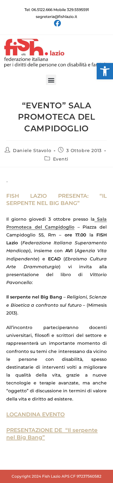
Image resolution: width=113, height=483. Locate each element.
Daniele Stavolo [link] (32, 150)
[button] (51, 80)
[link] (105, 71)
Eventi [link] (61, 159)
